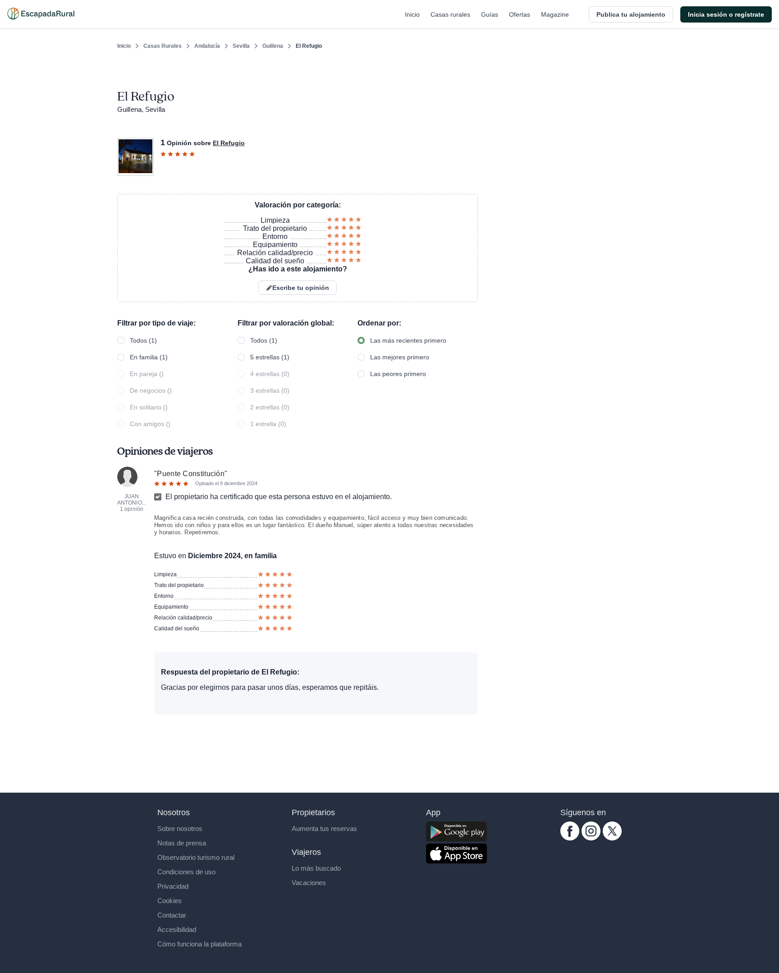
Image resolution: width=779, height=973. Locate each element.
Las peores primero (398, 373)
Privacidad (172, 886)
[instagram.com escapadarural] (591, 838)
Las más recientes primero (408, 340)
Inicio (412, 14)
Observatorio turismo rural (195, 857)
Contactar (171, 915)
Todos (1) (143, 340)
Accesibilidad (176, 929)
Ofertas (519, 14)
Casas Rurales (162, 46)
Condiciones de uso (186, 872)
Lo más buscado (316, 868)
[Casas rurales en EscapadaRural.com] (40, 14)
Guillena (272, 46)
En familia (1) (149, 357)
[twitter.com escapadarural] (612, 838)
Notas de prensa (181, 843)
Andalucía (207, 46)
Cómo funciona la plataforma (199, 944)
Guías (489, 14)
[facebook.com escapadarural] (569, 838)
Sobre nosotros (179, 828)
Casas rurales (450, 14)
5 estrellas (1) (269, 357)
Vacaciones (309, 882)
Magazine (555, 14)
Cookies (169, 900)
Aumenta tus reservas (324, 828)
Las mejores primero (399, 357)
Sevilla (241, 46)
